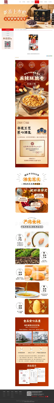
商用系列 (8, 33)
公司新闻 (8, 394)
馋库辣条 (8, 35)
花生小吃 (23, 401)
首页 (15, 29)
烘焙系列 (12, 396)
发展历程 (4, 394)
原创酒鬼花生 (25, 29)
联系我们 (20, 391)
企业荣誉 (4, 395)
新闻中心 (8, 391)
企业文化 (4, 396)
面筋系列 (12, 394)
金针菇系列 (12, 397)
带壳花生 (12, 395)
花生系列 (21, 29)
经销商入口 (16, 391)
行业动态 (8, 395)
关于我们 (4, 391)
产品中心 (18, 29)
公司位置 (20, 394)
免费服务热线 (42, 396)
